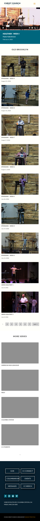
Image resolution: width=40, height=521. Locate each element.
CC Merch (27, 486)
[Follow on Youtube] (12, 496)
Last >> (36, 324)
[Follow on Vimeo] (16, 496)
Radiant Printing (30, 517)
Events (28, 478)
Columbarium (13, 478)
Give (12, 471)
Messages (12, 486)
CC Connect (27, 471)
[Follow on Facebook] (5, 496)
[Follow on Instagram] (9, 496)
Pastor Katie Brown (9, 37)
